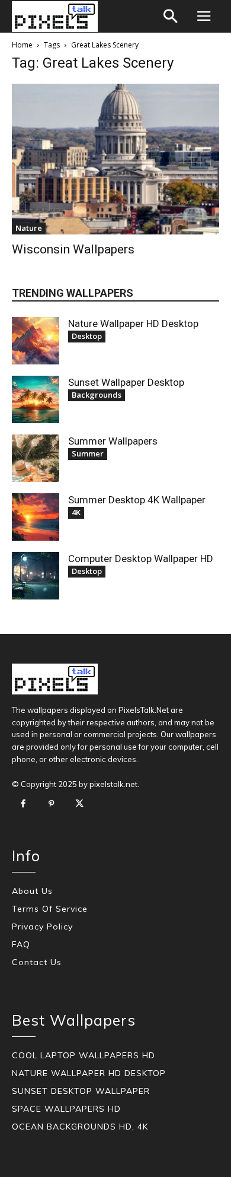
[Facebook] (23, 804)
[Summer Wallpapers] (35, 458)
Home (22, 45)
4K (76, 512)
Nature (28, 228)
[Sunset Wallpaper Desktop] (35, 399)
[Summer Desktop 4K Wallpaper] (35, 517)
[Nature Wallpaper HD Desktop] (35, 340)
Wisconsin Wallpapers (73, 249)
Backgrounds (96, 394)
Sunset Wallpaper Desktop (126, 382)
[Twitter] (79, 804)
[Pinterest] (51, 804)
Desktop (87, 336)
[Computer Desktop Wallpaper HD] (35, 575)
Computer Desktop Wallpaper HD (140, 558)
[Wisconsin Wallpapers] (115, 159)
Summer (88, 453)
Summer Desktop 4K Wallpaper (137, 500)
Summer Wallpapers (113, 441)
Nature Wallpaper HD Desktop (133, 323)
